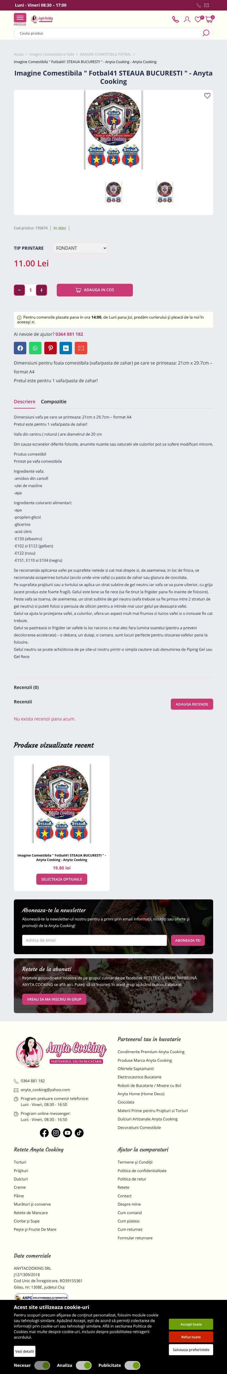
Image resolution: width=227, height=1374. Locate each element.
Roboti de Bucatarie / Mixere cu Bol (149, 1085)
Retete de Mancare (31, 1213)
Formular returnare (135, 1238)
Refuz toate (191, 1336)
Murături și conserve (32, 1204)
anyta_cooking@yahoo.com (45, 1089)
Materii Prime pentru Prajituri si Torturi (153, 1110)
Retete (123, 1187)
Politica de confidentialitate (142, 1170)
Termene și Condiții (135, 1162)
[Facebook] (20, 348)
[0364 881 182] (198, 5)
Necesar (22, 1365)
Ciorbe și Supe (27, 1221)
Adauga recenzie (192, 704)
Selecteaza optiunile (61, 879)
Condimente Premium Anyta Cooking (151, 1052)
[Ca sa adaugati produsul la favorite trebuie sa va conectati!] (207, 96)
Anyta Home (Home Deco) (141, 1094)
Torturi (20, 1162)
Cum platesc (129, 1221)
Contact (124, 1196)
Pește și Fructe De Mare (35, 1229)
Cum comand (130, 1213)
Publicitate (110, 1365)
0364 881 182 (69, 334)
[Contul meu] (187, 19)
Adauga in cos (99, 290)
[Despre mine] (212, 6)
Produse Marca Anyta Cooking (145, 1060)
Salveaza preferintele (191, 1349)
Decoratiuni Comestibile (139, 1127)
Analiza (64, 1365)
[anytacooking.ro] (61, 1052)
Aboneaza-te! (188, 940)
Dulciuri (21, 1179)
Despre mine (129, 1204)
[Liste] (198, 19)
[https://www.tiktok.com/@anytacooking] (79, 1132)
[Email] (81, 348)
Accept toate (191, 1324)
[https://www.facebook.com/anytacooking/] (44, 1132)
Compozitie (53, 401)
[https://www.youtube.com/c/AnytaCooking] (67, 1132)
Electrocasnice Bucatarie (139, 1077)
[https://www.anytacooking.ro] (42, 19)
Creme (20, 1187)
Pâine (19, 1196)
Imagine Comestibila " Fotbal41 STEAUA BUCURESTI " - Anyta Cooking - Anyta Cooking (61, 857)
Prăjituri (21, 1170)
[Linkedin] (66, 348)
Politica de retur (132, 1179)
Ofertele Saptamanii (136, 1068)
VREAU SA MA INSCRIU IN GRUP (54, 999)
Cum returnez (130, 1229)
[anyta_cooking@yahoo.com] (206, 5)
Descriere (24, 401)
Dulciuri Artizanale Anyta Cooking (148, 1119)
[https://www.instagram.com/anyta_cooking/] (55, 1132)
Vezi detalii (24, 1351)
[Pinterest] (50, 348)
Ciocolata (126, 1102)
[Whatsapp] (35, 348)
